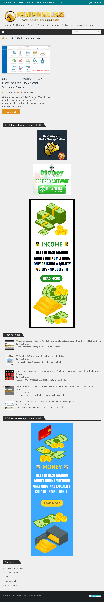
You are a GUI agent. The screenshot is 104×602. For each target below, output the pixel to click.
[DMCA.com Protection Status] (95, 597)
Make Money (11, 585)
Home (8, 38)
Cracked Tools (26, 92)
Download (11, 112)
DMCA (8, 577)
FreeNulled (10, 92)
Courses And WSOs (14, 568)
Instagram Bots (12, 581)
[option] (42, 2)
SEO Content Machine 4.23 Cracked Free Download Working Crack (22, 83)
